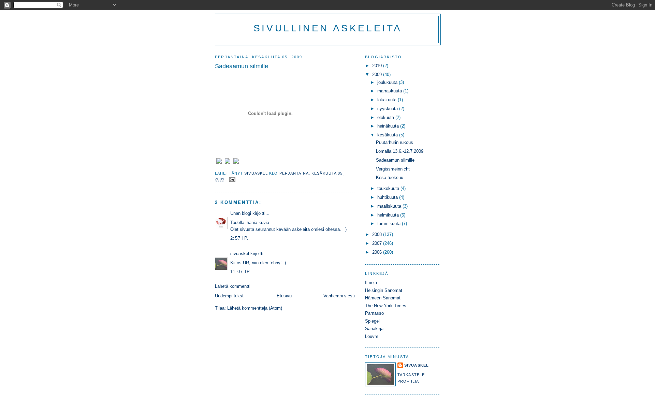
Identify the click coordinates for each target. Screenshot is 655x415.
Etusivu (284, 295)
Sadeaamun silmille (395, 160)
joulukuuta (388, 82)
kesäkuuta (388, 134)
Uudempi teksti (230, 295)
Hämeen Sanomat (383, 297)
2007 (377, 243)
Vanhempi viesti (339, 295)
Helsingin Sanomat (383, 290)
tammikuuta (389, 223)
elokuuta (386, 117)
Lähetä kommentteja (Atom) (254, 308)
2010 (377, 65)
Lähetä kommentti (232, 286)
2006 (377, 252)
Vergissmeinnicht (393, 169)
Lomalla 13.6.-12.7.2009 (399, 151)
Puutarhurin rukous (394, 142)
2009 (377, 74)
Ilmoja (371, 282)
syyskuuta (388, 108)
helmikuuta (388, 215)
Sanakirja (374, 328)
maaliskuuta (390, 206)
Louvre (371, 336)
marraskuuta (390, 90)
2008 (377, 234)
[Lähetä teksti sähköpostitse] (232, 179)
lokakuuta (387, 99)
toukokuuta (389, 188)
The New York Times (385, 305)
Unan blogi (241, 213)
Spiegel (372, 321)
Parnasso (374, 313)
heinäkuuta (388, 126)
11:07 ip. (240, 271)
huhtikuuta (388, 197)
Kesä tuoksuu (389, 177)
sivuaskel (239, 253)
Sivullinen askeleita (327, 28)
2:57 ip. (239, 238)
